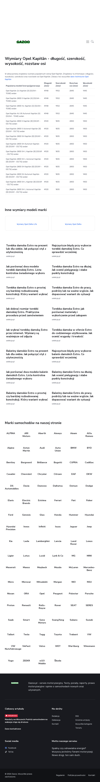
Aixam (73, 433)
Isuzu (58, 526)
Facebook (12, 748)
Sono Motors (42, 621)
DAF (73, 474)
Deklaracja (56, 720)
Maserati (10, 567)
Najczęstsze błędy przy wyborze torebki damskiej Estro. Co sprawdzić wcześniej (71, 249)
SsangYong (58, 619)
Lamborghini (43, 541)
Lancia (57, 541)
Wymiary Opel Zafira (73, 224)
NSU (89, 582)
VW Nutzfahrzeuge (13, 648)
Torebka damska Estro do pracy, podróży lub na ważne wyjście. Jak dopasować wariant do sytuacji (72, 291)
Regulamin (60, 775)
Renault (26, 605)
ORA (26, 593)
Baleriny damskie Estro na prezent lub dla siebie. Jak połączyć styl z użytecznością (27, 354)
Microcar (26, 582)
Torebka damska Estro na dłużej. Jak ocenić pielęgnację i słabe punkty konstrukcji (72, 270)
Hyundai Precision (10, 528)
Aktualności (12, 715)
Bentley (10, 462)
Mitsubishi (42, 582)
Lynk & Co (57, 555)
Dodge (89, 485)
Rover (58, 605)
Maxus (26, 567)
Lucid (42, 555)
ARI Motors (26, 435)
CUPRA (74, 462)
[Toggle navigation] (88, 41)
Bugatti (58, 462)
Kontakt (55, 724)
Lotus (26, 555)
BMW (74, 447)
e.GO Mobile (42, 662)
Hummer (73, 514)
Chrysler (42, 474)
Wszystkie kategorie (83, 724)
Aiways (58, 433)
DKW (89, 474)
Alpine (10, 447)
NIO (74, 582)
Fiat (73, 500)
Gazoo (14, 774)
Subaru (73, 619)
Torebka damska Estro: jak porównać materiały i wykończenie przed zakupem (69, 312)
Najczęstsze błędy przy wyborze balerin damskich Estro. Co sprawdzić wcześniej (71, 354)
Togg (42, 634)
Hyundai (89, 514)
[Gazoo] (23, 41)
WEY (57, 646)
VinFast (26, 646)
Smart (26, 619)
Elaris (11, 500)
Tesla (26, 634)
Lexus (89, 541)
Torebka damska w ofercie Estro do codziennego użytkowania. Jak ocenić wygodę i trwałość (72, 333)
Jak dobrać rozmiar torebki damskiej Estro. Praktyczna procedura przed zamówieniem (25, 312)
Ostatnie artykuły (82, 720)
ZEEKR (26, 660)
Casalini (10, 474)
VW (89, 634)
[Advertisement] (50, 19)
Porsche (89, 593)
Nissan (10, 593)
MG (73, 555)
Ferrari (57, 500)
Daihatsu (58, 485)
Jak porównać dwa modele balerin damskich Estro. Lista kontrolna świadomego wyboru (27, 375)
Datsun (74, 485)
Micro (11, 582)
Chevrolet (26, 474)
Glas (42, 514)
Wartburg (73, 646)
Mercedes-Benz (89, 569)
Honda (57, 514)
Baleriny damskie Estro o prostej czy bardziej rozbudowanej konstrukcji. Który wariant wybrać (27, 396)
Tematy (78, 728)
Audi (42, 447)
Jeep (89, 526)
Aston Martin (26, 449)
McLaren (73, 567)
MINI (89, 555)
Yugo (10, 660)
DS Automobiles (12, 487)
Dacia (26, 485)
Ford (10, 514)
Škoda (57, 660)
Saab (10, 619)
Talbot (10, 634)
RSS (77, 716)
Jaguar (73, 526)
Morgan (58, 582)
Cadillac (89, 462)
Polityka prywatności (76, 775)
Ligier (11, 555)
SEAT (74, 605)
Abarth (42, 433)
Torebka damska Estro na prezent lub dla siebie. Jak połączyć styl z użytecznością (27, 249)
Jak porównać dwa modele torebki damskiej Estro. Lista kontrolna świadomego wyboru (25, 270)
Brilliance (42, 462)
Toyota (58, 634)
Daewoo (42, 485)
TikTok (10, 752)
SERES (89, 605)
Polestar (73, 593)
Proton (10, 605)
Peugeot (58, 593)
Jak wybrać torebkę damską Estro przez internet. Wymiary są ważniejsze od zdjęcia (27, 333)
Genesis (26, 514)
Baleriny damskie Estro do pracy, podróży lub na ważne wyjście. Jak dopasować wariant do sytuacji (72, 396)
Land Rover (73, 543)
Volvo (42, 646)
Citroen (58, 474)
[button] (92, 41)
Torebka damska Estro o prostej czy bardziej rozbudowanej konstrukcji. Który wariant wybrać (27, 291)
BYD (89, 447)
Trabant (73, 634)
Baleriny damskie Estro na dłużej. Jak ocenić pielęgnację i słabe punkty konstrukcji (72, 375)
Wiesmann (89, 646)
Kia (10, 541)
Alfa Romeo (89, 435)
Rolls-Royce (42, 607)
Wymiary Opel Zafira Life (27, 224)
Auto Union (58, 449)
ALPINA (10, 433)
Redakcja (55, 716)
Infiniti (42, 526)
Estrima (42, 500)
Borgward (26, 462)
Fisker (89, 500)
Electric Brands (26, 502)
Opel (42, 593)
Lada (26, 541)
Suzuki (89, 619)
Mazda (57, 567)
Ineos (26, 526)
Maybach (42, 567)
